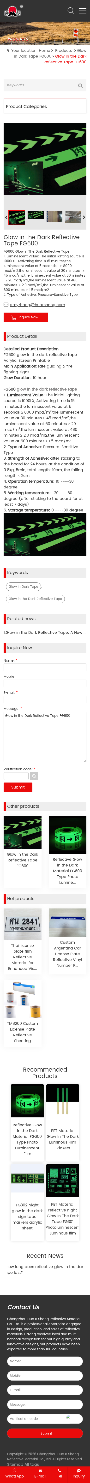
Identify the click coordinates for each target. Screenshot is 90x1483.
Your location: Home (30, 50)
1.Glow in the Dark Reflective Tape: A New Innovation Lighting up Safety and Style (45, 632)
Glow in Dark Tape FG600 (50, 53)
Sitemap (15, 1464)
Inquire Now (28, 317)
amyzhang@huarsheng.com (37, 305)
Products (63, 50)
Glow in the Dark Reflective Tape (35, 599)
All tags (31, 1464)
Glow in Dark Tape (23, 586)
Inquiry (79, 1476)
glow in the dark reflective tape (47, 389)
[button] (84, 217)
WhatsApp (14, 1476)
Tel (59, 1476)
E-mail (40, 1476)
